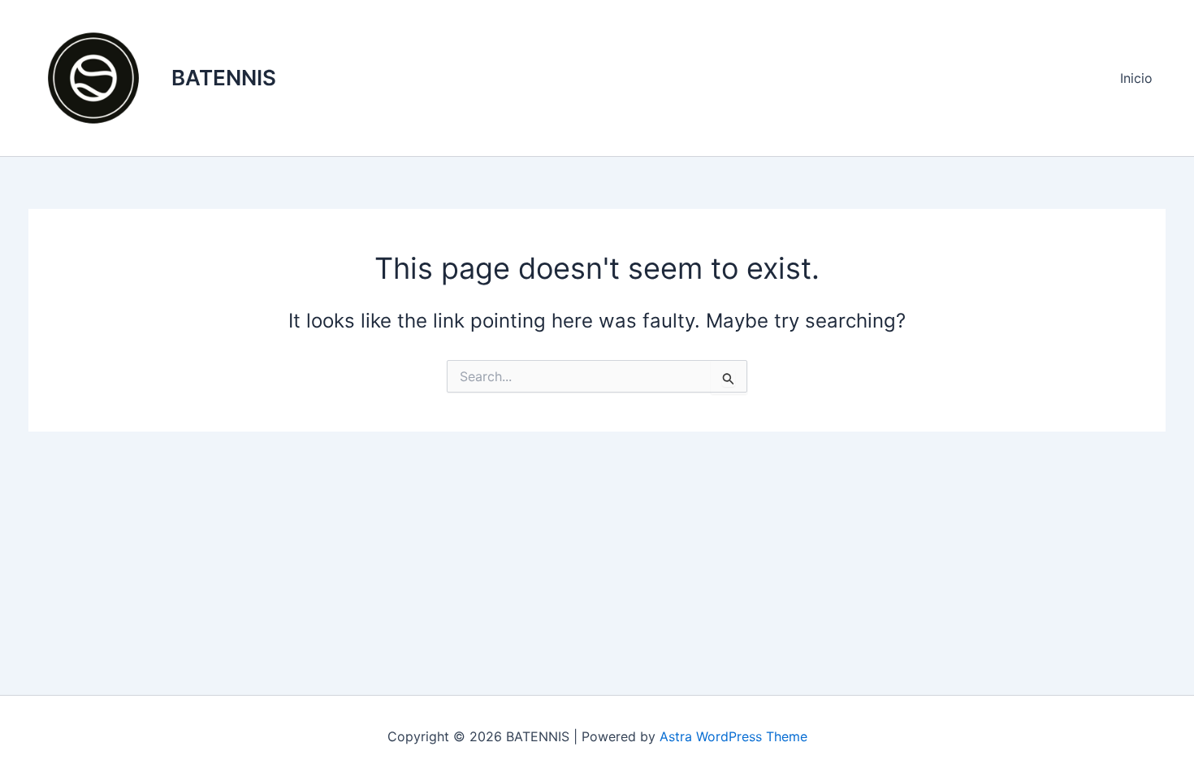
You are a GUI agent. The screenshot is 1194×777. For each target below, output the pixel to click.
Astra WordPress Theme (733, 736)
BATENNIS (223, 77)
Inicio (1136, 78)
